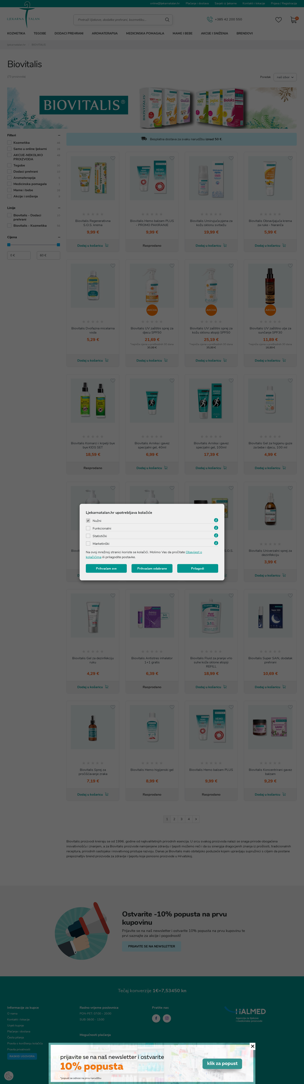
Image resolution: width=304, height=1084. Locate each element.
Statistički (100, 536)
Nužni (97, 520)
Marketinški (101, 543)
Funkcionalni (102, 528)
